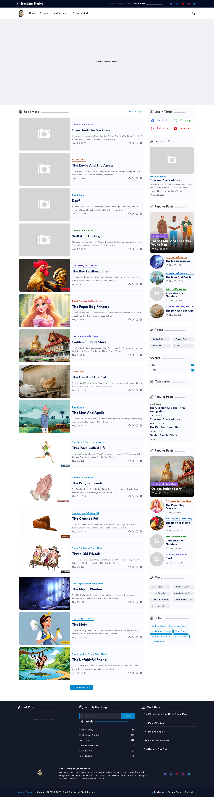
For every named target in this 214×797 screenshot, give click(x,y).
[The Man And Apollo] (157, 278)
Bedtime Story (182, 587)
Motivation (59, 13)
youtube (185, 128)
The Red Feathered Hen (91, 271)
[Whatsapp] (137, 143)
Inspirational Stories (185, 600)
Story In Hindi (80, 13)
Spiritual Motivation (161, 600)
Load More (80, 688)
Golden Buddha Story (89, 342)
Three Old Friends (86, 554)
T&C (178, 346)
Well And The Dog (86, 236)
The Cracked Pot (85, 518)
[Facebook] (129, 143)
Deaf (76, 201)
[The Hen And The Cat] (157, 311)
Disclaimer (157, 346)
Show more (134, 112)
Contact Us (157, 339)
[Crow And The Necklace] (157, 294)
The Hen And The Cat (89, 377)
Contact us (190, 792)
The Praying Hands (87, 483)
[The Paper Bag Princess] (157, 506)
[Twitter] (133, 143)
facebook (162, 120)
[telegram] (194, 4)
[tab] (32, 13)
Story (43, 13)
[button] (194, 13)
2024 (172, 365)
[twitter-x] (177, 4)
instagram (162, 128)
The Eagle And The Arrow (92, 165)
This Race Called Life (89, 448)
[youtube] (182, 4)
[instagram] (188, 4)
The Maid (79, 624)
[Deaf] (157, 559)
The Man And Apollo (88, 413)
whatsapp (185, 120)
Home (32, 13)
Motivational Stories (185, 593)
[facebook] (171, 4)
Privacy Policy (182, 339)
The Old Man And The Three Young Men (168, 410)
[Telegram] (141, 143)
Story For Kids (158, 593)
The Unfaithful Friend (89, 660)
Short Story (157, 587)
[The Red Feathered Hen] (157, 523)
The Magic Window (87, 589)
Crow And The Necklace (91, 130)
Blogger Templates (26, 792)
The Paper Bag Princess (90, 307)
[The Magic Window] (157, 262)
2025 (172, 370)
